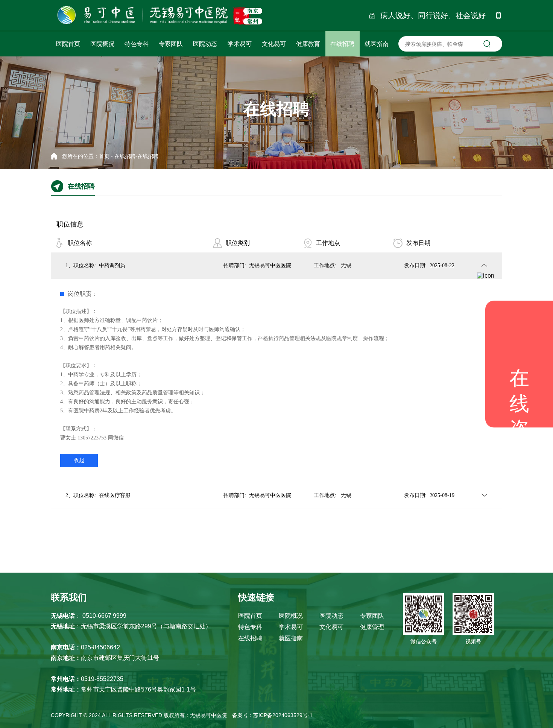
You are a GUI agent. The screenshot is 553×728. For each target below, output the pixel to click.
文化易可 (331, 627)
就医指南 (291, 638)
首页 (104, 156)
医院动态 (331, 615)
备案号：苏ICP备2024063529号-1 (272, 715)
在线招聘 (124, 156)
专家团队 (372, 615)
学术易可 (291, 627)
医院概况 (291, 615)
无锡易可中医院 (209, 715)
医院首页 (250, 615)
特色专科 (250, 627)
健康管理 (372, 627)
